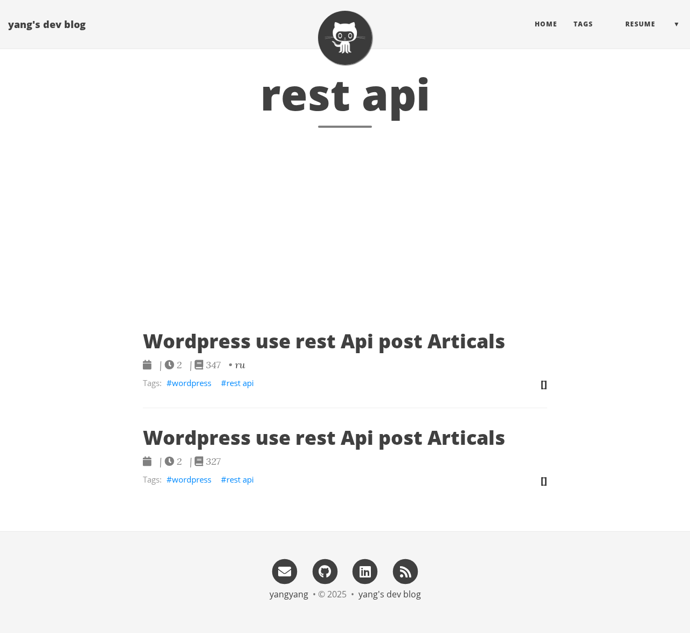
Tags (583, 24)
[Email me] (284, 571)
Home (546, 24)
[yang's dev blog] (345, 38)
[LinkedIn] (365, 571)
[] (544, 383)
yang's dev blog (47, 24)
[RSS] (405, 571)
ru (240, 364)
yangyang (289, 594)
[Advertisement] (345, 251)
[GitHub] (325, 571)
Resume (640, 24)
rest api (240, 382)
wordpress (191, 382)
